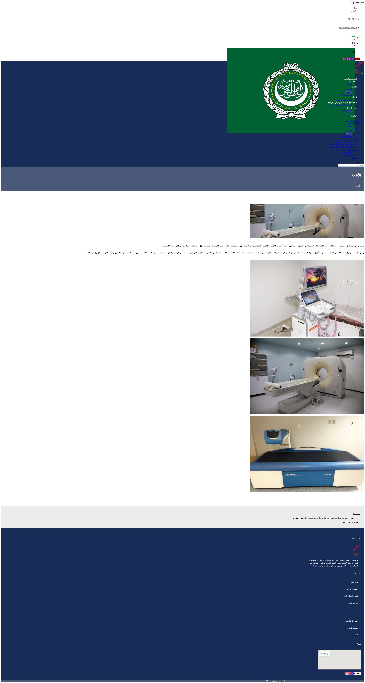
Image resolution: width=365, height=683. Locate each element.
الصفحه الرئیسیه (350, 79)
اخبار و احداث (352, 108)
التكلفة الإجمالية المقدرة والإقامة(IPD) (342, 102)
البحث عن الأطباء (344, 100)
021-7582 (352, 19)
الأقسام (354, 86)
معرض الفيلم (346, 110)
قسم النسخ (347, 94)
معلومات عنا (352, 81)
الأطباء (354, 97)
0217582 (356, 514)
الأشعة (349, 92)
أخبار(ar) (348, 113)
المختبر (349, 89)
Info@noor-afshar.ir (348, 27)
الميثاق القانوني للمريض (341, 105)
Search (356, 162)
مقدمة (349, 84)
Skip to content (357, 2)
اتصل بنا (354, 116)
